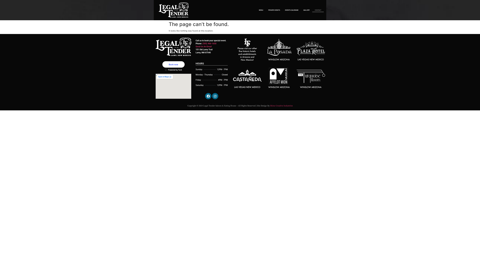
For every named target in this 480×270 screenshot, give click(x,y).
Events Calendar (291, 10)
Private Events (274, 10)
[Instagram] (215, 96)
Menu (261, 10)
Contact (318, 10)
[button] (173, 64)
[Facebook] (208, 96)
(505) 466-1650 (209, 43)
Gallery (306, 10)
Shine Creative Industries (281, 105)
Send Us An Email (204, 46)
